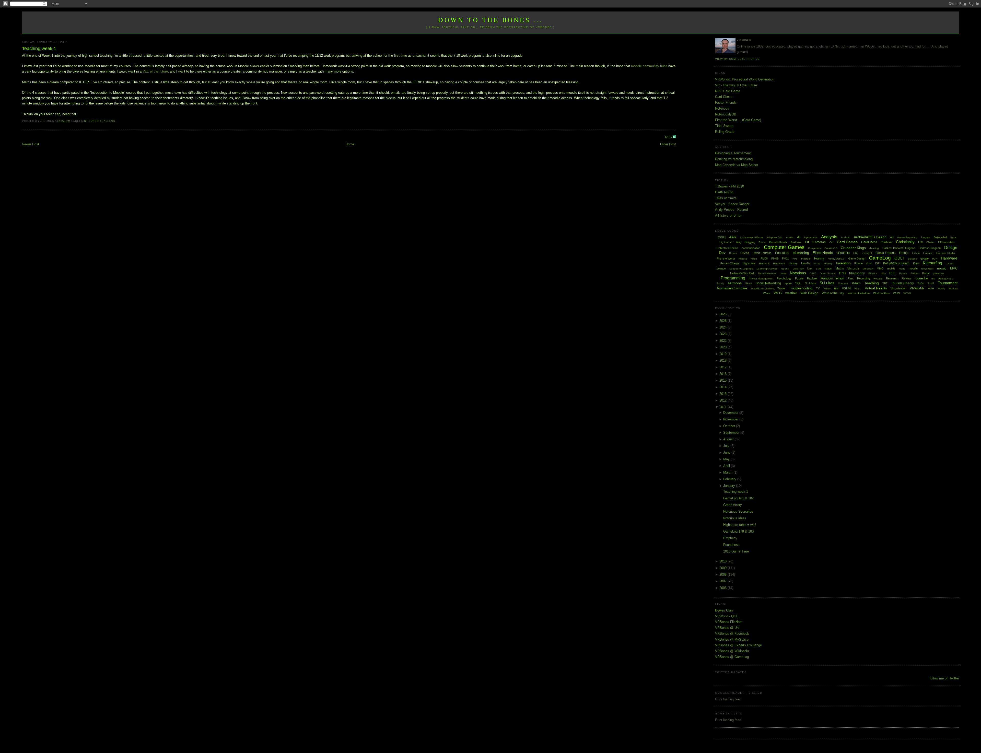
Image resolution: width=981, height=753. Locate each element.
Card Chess (723, 97)
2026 (723, 314)
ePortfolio (843, 253)
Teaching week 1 (39, 48)
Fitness (743, 258)
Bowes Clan (724, 610)
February (730, 479)
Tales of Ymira (726, 198)
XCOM (907, 293)
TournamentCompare (731, 288)
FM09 (774, 258)
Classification (946, 242)
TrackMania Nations (762, 288)
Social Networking (768, 283)
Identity (828, 263)
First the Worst (726, 258)
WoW (896, 293)
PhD (842, 273)
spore (788, 283)
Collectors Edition (727, 248)
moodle (913, 268)
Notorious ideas (734, 518)
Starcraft (843, 283)
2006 (723, 588)
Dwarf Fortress (762, 252)
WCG (778, 293)
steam (856, 283)
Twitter (827, 288)
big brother (726, 242)
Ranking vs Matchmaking (734, 159)
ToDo (920, 283)
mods (902, 268)
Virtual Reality (876, 288)
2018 (723, 360)
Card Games (847, 242)
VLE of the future (155, 71)
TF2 (884, 283)
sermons (735, 283)
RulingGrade (945, 278)
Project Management (761, 278)
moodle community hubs (649, 66)
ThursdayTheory (902, 283)
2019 (723, 354)
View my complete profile (737, 58)
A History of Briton (728, 215)
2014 (723, 387)
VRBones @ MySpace (732, 639)
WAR (931, 288)
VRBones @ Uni (727, 628)
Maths (839, 268)
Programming (733, 278)
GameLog (880, 258)
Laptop (950, 263)
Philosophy (857, 273)
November (731, 419)
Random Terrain (832, 278)
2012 (723, 400)
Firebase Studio (945, 253)
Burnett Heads (778, 242)
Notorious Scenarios (738, 511)
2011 (723, 407)
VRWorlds (917, 288)
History (793, 263)
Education (782, 253)
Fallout (903, 253)
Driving (744, 252)
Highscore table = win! (739, 525)
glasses (912, 258)
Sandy (720, 283)
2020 (723, 347)
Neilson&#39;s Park (742, 273)
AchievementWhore (751, 237)
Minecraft (867, 268)
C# (807, 242)
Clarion (930, 242)
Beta (953, 237)
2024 (723, 327)
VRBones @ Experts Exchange (738, 645)
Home (349, 144)
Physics (872, 273)
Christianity (905, 242)
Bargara (925, 237)
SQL (798, 283)
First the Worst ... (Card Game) (738, 120)
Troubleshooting (800, 288)
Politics (914, 273)
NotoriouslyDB (725, 114)
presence (938, 273)
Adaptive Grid (774, 237)
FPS (795, 258)
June (727, 452)
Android (845, 237)
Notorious (722, 108)
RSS (669, 137)
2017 (723, 367)
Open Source (828, 273)
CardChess (869, 242)
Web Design (809, 293)
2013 (723, 394)
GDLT (899, 258)
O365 (813, 273)
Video (857, 288)
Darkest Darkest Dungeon (898, 248)
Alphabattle (811, 237)
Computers (814, 248)
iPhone (858, 263)
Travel (781, 288)
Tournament (947, 283)
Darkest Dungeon (930, 248)
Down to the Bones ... (490, 19)
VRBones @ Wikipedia (732, 651)
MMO (880, 268)
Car (831, 242)
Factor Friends (726, 102)
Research (892, 278)
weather (791, 293)
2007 (723, 581)
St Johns (810, 283)
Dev (722, 253)
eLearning (801, 253)
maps (828, 268)
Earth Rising (724, 192)
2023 (723, 334)
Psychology (784, 278)
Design (950, 247)
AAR (732, 237)
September (731, 432)
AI (798, 237)
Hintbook (764, 263)
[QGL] (722, 237)
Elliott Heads (823, 253)
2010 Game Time (736, 551)
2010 (723, 561)
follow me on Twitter (944, 678)
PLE (892, 273)
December (731, 413)
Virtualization (898, 288)
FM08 (764, 258)
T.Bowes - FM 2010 (729, 186)
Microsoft (853, 268)
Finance (928, 253)
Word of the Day (833, 293)
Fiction (916, 253)
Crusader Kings (853, 248)
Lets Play (798, 268)
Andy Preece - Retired (731, 209)
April (727, 466)
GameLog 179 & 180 (738, 531)
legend (785, 268)
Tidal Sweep (724, 126)
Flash (754, 258)
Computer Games (784, 247)
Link (809, 268)
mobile (891, 268)
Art (892, 237)
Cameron (819, 242)
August (729, 439)
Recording (863, 278)
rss (933, 278)
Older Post (668, 144)
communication (751, 248)
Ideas (816, 263)
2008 (723, 574)
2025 (723, 321)
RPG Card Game (727, 91)
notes (783, 273)
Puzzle (799, 278)
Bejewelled (940, 237)
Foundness (731, 545)
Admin (789, 237)
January (729, 486)
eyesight (867, 253)
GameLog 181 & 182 (738, 498)
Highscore (749, 263)
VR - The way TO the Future (736, 85)
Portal (925, 273)
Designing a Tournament (733, 153)
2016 (723, 374)
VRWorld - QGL (726, 616)
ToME (931, 283)
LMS (818, 268)
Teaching (107, 121)
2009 (723, 568)
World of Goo (881, 293)
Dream (733, 253)
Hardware (949, 258)
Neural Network (767, 273)
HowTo (805, 263)
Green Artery (732, 505)
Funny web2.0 (836, 258)
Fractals (805, 258)
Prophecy (730, 538)
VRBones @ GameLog (732, 657)
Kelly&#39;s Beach (896, 263)
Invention (843, 263)
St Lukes (91, 121)
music (942, 268)
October (729, 426)
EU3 (855, 253)
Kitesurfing (932, 263)
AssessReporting (907, 237)
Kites (916, 263)
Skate (748, 283)
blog (738, 242)
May (727, 459)
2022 (723, 341)
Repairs (877, 278)
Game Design (856, 258)
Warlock (953, 288)
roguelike (921, 278)
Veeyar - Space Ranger (732, 204)
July (726, 446)
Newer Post (30, 144)
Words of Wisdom (859, 293)
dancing (874, 248)
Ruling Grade (724, 132)
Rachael (812, 278)
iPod (869, 263)
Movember (927, 268)
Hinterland (779, 263)
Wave (766, 293)
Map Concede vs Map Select (736, 165)
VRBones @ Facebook (732, 634)
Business (796, 242)
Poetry (903, 273)
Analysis (829, 236)
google (924, 258)
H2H (934, 258)
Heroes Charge (729, 263)
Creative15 (830, 248)
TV (818, 288)
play (883, 273)
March (728, 472)
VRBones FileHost (728, 622)
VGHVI (846, 288)
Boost (762, 242)
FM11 (785, 258)
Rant (851, 278)
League (721, 268)
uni (836, 288)
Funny (819, 258)
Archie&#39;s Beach (870, 237)
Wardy (941, 288)
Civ (920, 242)
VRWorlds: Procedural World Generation (744, 79)
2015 (723, 380)
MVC (953, 268)
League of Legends (741, 268)
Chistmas (886, 242)
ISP (877, 263)
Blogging (750, 242)
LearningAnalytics (766, 268)
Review (906, 278)
